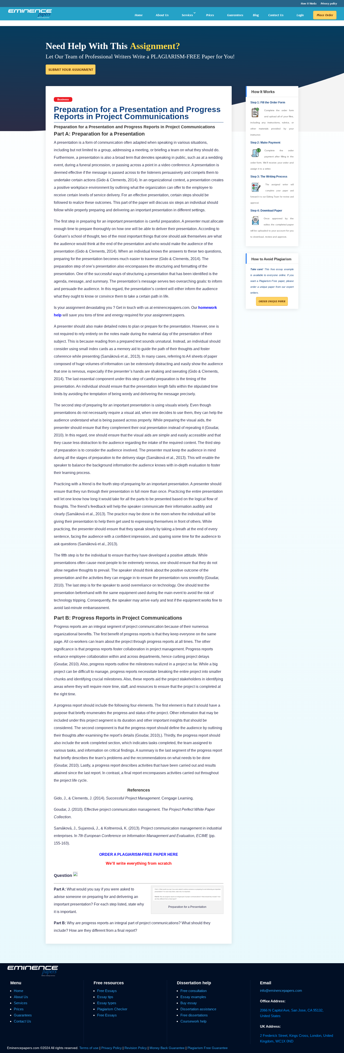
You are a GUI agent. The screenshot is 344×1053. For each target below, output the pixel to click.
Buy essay (188, 1003)
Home (139, 15)
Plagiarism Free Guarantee (207, 1048)
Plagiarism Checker (112, 1009)
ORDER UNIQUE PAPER (272, 301)
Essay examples (193, 997)
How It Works (308, 3)
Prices (210, 15)
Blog (256, 15)
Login (300, 15)
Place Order (325, 15)
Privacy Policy (112, 1048)
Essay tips (105, 997)
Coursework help (193, 1021)
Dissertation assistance (198, 1009)
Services (187, 15)
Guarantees (235, 15)
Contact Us (275, 15)
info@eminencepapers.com (281, 990)
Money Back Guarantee (168, 1048)
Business (63, 99)
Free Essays (107, 991)
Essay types (106, 1003)
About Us (162, 15)
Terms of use (89, 1048)
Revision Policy (135, 1048)
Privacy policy (329, 3)
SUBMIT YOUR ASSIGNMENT (70, 69)
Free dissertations (194, 1015)
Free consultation (193, 991)
